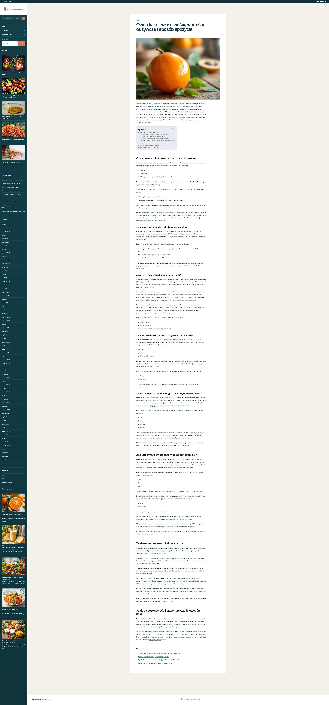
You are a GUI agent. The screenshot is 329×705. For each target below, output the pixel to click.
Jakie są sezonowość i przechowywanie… (151, 147)
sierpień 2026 (5, 224)
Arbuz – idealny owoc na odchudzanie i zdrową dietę (155, 663)
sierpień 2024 (5, 295)
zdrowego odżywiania (155, 106)
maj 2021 (4, 324)
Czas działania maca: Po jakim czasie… (12, 180)
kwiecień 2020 (6, 363)
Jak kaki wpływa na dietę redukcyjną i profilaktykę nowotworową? (158, 140)
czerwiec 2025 (6, 274)
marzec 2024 (5, 303)
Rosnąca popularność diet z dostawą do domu (13, 73)
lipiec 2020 (5, 356)
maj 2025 (4, 278)
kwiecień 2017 (6, 452)
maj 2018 (4, 406)
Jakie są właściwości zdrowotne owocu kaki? (153, 136)
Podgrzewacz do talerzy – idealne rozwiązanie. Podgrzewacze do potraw (12, 163)
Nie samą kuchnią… (7, 482)
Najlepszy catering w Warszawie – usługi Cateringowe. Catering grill (13, 96)
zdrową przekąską (155, 640)
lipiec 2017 (5, 442)
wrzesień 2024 (6, 292)
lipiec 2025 (5, 270)
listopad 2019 (5, 381)
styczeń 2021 (5, 338)
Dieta (3, 475)
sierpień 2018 (5, 395)
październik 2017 (6, 431)
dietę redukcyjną (164, 393)
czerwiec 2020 (6, 360)
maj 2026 (4, 235)
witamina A (164, 189)
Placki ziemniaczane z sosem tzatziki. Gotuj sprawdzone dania (12, 117)
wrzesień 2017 (6, 434)
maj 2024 (4, 299)
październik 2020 (6, 349)
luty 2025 (4, 288)
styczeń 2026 (5, 249)
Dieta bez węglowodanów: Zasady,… (12, 183)
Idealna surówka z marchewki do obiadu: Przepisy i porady (13, 140)
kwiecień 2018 (6, 409)
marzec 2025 (5, 285)
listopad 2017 (5, 427)
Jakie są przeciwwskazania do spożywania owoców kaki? (156, 138)
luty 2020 (4, 370)
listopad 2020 (5, 345)
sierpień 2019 (5, 388)
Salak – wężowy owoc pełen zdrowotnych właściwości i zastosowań (159, 653)
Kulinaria (4, 479)
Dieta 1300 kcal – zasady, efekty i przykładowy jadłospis (11, 610)
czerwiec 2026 (6, 231)
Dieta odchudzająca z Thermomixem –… (13, 190)
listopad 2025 (5, 256)
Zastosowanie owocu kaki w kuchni (149, 145)
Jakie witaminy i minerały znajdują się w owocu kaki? (155, 134)
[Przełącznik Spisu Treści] (173, 129)
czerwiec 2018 (6, 402)
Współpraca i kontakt (320, 1)
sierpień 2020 (5, 352)
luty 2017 (4, 459)
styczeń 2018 (5, 420)
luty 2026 (4, 245)
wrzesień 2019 (6, 385)
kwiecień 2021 (6, 328)
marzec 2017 (5, 456)
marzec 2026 (5, 242)
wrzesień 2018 (6, 392)
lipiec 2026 (5, 228)
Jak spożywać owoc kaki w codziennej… (151, 143)
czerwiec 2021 (6, 320)
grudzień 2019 (6, 377)
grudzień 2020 (6, 342)
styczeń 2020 (5, 374)
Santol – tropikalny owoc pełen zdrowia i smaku (153, 657)
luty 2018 (4, 417)
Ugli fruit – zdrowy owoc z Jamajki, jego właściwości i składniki (158, 660)
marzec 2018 (5, 413)
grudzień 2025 (6, 253)
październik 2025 (6, 260)
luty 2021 (4, 335)
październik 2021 (6, 313)
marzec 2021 (5, 331)
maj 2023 (4, 310)
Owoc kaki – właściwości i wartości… (150, 132)
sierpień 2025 (5, 267)
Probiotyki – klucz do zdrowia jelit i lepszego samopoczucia (11, 641)
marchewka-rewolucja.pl (41, 699)
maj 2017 (4, 449)
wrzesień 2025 (6, 263)
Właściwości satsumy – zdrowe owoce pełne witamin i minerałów (12, 515)
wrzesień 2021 (6, 317)
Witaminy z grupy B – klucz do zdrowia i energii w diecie (12, 578)
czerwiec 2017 (6, 445)
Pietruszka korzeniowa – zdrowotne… (12, 194)
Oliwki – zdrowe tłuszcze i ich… (10, 187)
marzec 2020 (5, 367)
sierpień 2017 (5, 438)
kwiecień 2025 (6, 281)
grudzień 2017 (6, 424)
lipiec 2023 (5, 306)
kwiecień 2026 (6, 238)
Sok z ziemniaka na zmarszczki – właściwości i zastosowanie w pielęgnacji (13, 546)
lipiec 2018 (5, 399)
